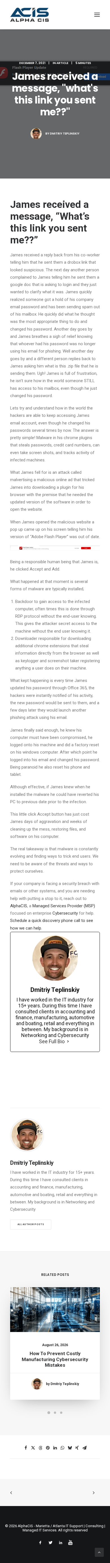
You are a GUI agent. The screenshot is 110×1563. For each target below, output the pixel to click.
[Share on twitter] (33, 1448)
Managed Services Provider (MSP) (63, 905)
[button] (97, 14)
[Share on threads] (40, 1448)
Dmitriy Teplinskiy (65, 133)
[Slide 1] (49, 1412)
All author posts (30, 1224)
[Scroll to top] (99, 1552)
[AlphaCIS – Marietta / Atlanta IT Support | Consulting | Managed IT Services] (29, 15)
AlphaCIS (18, 905)
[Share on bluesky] (69, 1448)
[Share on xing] (77, 1448)
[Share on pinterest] (47, 1448)
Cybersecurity (65, 913)
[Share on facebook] (25, 1448)
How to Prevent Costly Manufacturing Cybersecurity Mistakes (55, 1359)
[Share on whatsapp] (62, 1448)
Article (62, 63)
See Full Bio (52, 1041)
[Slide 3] (61, 1412)
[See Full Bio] (68, 1041)
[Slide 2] (55, 1412)
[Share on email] (84, 1448)
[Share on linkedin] (55, 1448)
